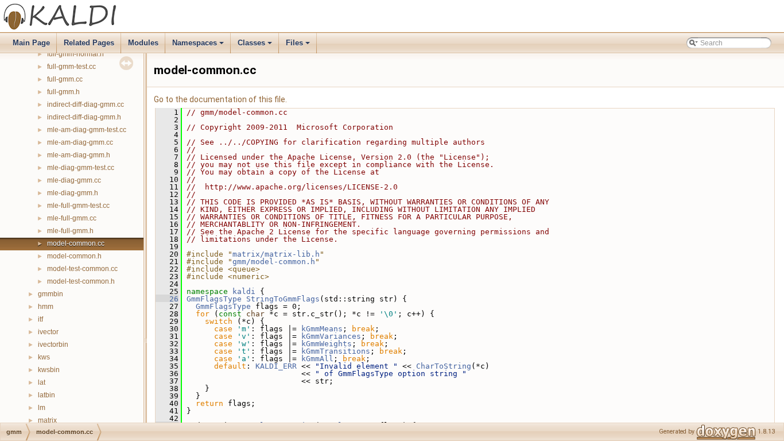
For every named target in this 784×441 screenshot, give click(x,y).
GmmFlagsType (214, 299)
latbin (46, 395)
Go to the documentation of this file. (220, 99)
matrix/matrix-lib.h (276, 254)
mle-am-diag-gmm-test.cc (86, 130)
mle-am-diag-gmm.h (78, 155)
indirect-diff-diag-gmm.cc (85, 104)
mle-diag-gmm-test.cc (80, 168)
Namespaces (199, 45)
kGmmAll (317, 358)
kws (44, 357)
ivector (48, 332)
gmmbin (50, 294)
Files (299, 45)
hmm (45, 307)
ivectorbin (53, 345)
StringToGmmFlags (283, 299)
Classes (256, 45)
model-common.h (74, 256)
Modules (143, 42)
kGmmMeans (322, 328)
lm (41, 408)
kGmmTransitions (335, 351)
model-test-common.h (81, 281)
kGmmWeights (326, 343)
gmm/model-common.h (273, 261)
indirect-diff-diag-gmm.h (84, 117)
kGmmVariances (331, 336)
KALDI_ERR (276, 366)
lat (41, 382)
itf (40, 319)
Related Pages (89, 42)
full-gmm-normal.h (75, 54)
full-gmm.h (63, 92)
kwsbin (49, 370)
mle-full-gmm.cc (71, 218)
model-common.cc (75, 243)
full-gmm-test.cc (71, 67)
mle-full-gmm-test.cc (78, 206)
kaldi (243, 291)
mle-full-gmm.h (70, 231)
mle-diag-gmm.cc (74, 180)
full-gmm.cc (65, 79)
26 (167, 299)
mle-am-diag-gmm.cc (80, 142)
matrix (47, 420)
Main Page (31, 42)
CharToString (443, 366)
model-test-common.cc (82, 269)
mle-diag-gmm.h (72, 193)
